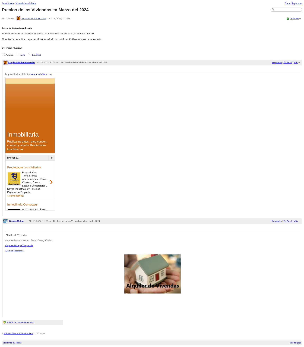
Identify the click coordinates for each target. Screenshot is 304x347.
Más (296, 62)
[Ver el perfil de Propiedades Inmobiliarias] (18, 18)
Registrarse (297, 3)
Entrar (287, 3)
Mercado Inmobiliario (25, 3)
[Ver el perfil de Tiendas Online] (5, 221)
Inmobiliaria (8, 3)
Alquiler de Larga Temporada (19, 245)
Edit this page (295, 343)
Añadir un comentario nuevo (20, 322)
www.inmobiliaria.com (41, 74)
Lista (22, 54)
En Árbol (36, 54)
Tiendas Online (16, 221)
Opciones (294, 18)
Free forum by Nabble (12, 343)
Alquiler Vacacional (14, 250)
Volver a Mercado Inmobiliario (18, 333)
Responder (277, 62)
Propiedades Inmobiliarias (33, 18)
